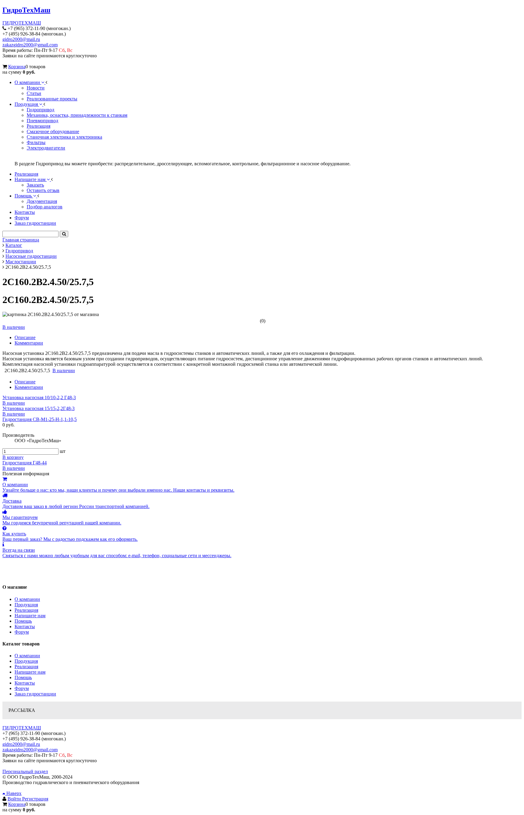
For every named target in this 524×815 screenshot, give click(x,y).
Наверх (13, 793)
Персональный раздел (25, 771)
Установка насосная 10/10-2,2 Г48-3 (39, 397)
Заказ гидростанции (35, 693)
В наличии (13, 327)
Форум (22, 632)
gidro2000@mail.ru (21, 39)
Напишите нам (30, 615)
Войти (15, 798)
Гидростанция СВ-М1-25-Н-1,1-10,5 (39, 419)
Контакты (25, 626)
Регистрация (35, 798)
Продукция (26, 604)
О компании (27, 599)
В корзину (13, 457)
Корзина (16, 66)
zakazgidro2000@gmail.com (30, 44)
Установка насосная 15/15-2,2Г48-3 (38, 408)
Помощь (23, 621)
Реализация (26, 610)
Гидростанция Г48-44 (24, 462)
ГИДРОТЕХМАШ (21, 22)
